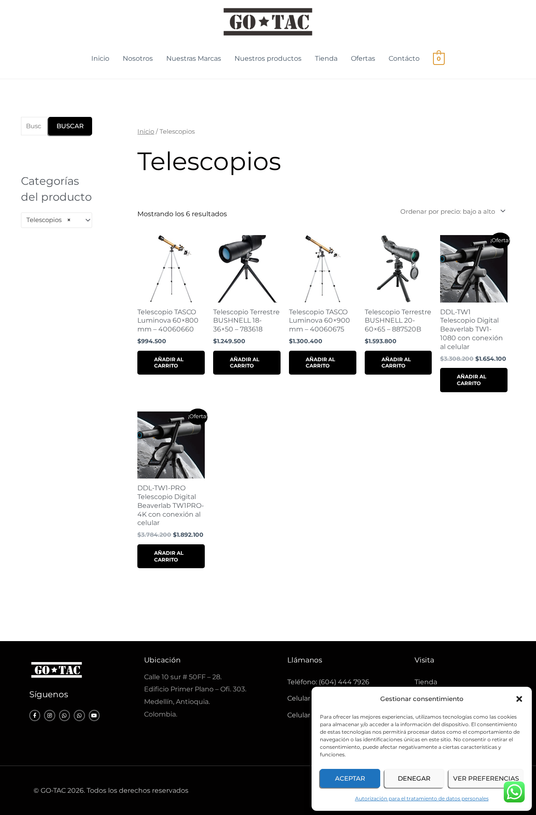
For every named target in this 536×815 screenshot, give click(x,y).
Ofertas (363, 58)
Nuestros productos (268, 58)
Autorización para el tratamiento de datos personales (422, 798)
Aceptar (350, 778)
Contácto (404, 58)
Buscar (70, 126)
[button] (519, 699)
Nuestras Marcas (193, 58)
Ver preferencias (486, 778)
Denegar (414, 778)
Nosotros (138, 58)
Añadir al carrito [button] (168, 362)
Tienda (326, 58)
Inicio (100, 58)
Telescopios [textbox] (48, 220)
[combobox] (56, 220)
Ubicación (162, 660)
